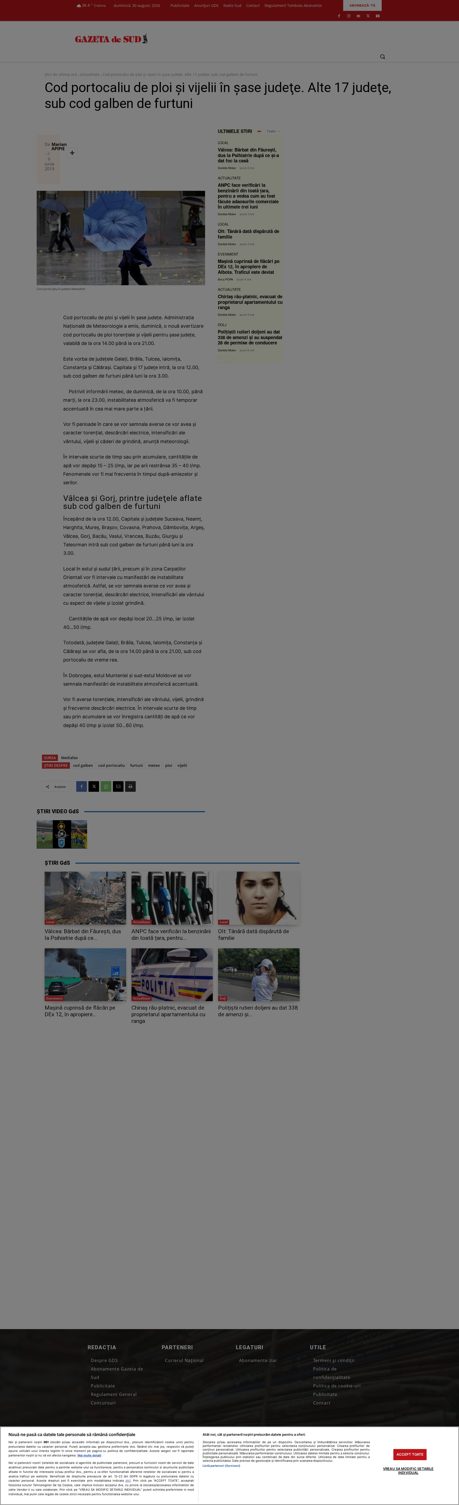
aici (128, 1480)
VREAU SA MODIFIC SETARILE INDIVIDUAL (408, 1471)
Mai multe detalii (89, 1455)
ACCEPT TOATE (410, 1454)
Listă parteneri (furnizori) (221, 1466)
